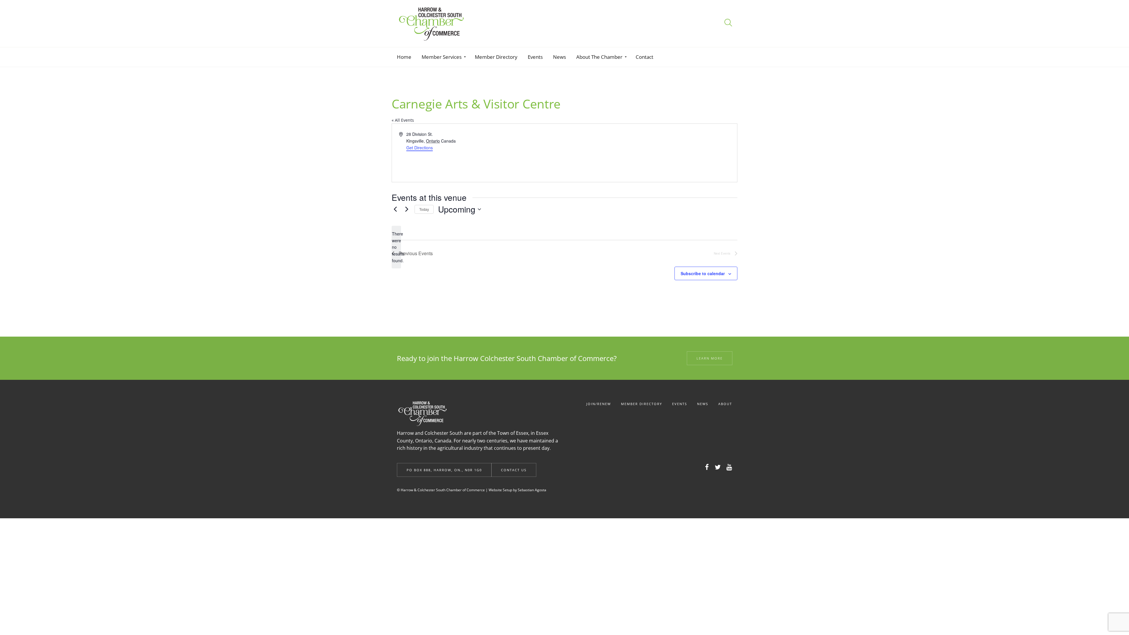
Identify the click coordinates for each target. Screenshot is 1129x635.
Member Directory (641, 404)
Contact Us (514, 470)
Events (679, 404)
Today (424, 209)
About (725, 404)
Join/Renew (598, 404)
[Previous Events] (395, 209)
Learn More (710, 358)
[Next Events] (406, 209)
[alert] (396, 247)
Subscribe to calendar (703, 273)
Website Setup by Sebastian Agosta (517, 489)
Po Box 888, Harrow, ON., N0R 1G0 (444, 470)
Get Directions (419, 148)
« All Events (403, 120)
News (702, 404)
